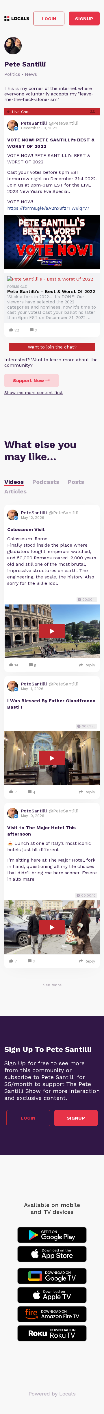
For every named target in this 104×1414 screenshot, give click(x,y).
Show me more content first (33, 392)
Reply (89, 665)
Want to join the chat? (52, 347)
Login (49, 18)
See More (52, 984)
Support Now (28, 380)
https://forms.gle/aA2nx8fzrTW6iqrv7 (48, 208)
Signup (84, 18)
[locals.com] (16, 18)
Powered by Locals (52, 1394)
